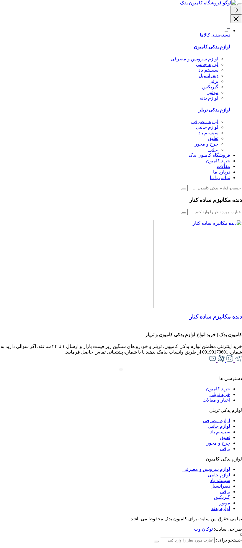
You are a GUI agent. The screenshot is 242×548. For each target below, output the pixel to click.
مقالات (223, 166)
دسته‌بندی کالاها (215, 34)
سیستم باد (208, 69)
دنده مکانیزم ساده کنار (215, 316)
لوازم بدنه (209, 97)
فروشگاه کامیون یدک (209, 155)
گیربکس (210, 86)
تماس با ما (220, 177)
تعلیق (213, 138)
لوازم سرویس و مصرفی (194, 58)
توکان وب (203, 529)
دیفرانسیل (208, 75)
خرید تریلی (220, 394)
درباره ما (221, 171)
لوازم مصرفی (204, 121)
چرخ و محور (206, 143)
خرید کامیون (218, 160)
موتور (212, 92)
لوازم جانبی (207, 64)
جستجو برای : (228, 539)
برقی (213, 81)
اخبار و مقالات (216, 399)
